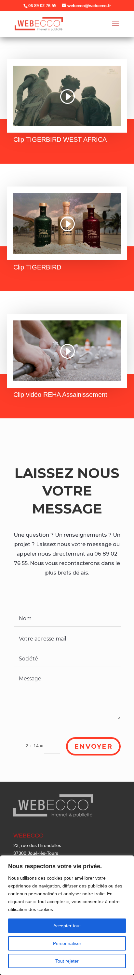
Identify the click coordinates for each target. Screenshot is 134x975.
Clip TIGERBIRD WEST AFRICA (60, 139)
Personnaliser (67, 943)
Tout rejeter (67, 961)
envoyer (93, 746)
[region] (67, 915)
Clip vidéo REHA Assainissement (60, 394)
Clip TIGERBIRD (37, 267)
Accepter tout (67, 925)
